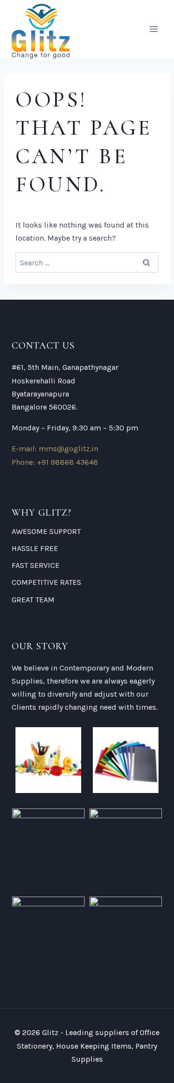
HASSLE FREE (35, 548)
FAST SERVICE (35, 565)
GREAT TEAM (33, 599)
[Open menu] (153, 29)
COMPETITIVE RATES (46, 582)
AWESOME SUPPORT (46, 531)
